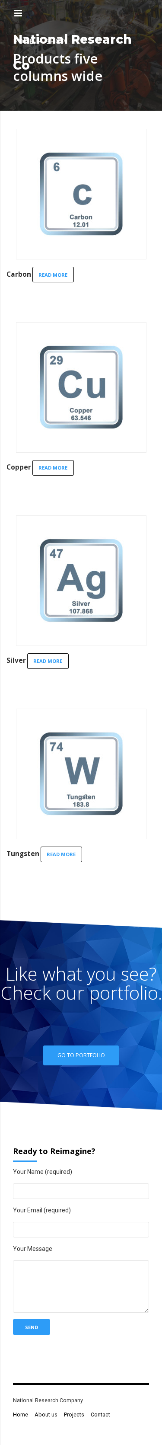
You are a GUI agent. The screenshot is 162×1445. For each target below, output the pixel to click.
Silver (16, 660)
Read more (52, 275)
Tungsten (22, 853)
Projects (74, 1414)
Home (20, 1414)
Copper (18, 467)
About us (46, 1414)
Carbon (18, 274)
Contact (100, 1414)
